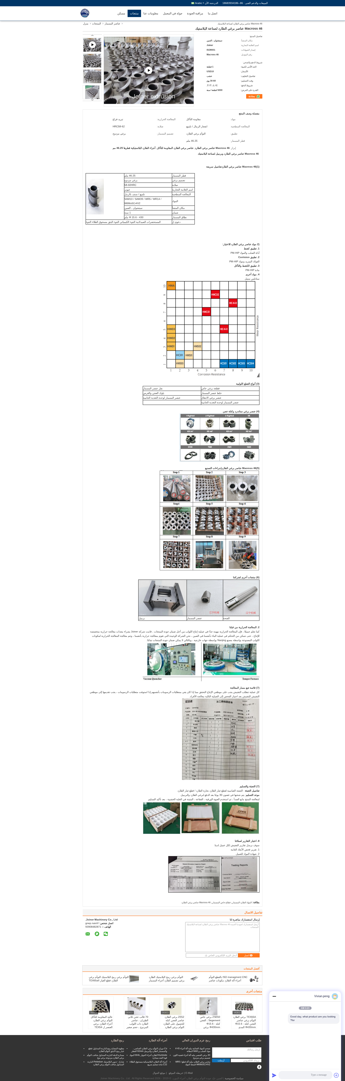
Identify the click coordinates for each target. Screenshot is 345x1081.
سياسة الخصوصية (234, 1078)
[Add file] (336, 1075)
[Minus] (274, 996)
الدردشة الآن (211, 3)
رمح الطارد (117, 1040)
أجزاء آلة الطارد (158, 1040)
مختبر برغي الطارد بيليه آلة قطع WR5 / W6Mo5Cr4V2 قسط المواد (192, 1063)
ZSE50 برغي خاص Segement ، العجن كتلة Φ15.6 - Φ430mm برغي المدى (210, 1023)
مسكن (121, 13)
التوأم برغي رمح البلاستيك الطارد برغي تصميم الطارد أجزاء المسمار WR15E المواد (167, 980)
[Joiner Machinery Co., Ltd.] (94, 13)
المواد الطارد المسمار (242, 902)
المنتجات (96, 23)
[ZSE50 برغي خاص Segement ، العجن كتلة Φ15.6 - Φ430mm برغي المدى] (208, 1006)
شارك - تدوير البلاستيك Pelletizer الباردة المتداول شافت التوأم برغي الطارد (106, 1063)
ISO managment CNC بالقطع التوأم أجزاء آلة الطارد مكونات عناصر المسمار (228, 980)
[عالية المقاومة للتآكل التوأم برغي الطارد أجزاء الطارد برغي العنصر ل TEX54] (100, 1006)
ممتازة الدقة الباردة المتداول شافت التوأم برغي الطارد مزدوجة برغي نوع (105, 1056)
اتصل (246, 955)
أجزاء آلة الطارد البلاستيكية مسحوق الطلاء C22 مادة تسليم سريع (148, 1063)
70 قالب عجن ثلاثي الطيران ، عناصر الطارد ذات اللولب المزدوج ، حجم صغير (137, 1022)
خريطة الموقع (176, 1072)
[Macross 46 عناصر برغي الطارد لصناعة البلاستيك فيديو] (149, 70)
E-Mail (189, 1072)
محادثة (252, 96)
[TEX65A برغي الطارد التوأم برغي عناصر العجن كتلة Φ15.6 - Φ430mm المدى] (244, 1006)
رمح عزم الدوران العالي (196, 1040)
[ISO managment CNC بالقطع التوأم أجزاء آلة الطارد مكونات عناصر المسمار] (254, 978)
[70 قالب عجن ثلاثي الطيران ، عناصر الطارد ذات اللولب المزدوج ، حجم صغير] (136, 1006)
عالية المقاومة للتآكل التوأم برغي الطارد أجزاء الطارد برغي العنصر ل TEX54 (101, 1022)
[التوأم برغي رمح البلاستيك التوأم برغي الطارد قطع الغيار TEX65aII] (134, 978)
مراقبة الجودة (195, 13)
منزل (85, 23)
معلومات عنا (150, 13)
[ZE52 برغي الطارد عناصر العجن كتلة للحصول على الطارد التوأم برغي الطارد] (172, 1006)
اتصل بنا (212, 13)
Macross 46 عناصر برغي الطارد (196, 902)
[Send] (274, 1075)
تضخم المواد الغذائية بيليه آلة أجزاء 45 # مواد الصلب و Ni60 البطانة (192, 1049)
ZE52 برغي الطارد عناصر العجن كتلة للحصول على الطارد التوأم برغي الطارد (173, 1022)
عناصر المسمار (112, 23)
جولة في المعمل (172, 13)
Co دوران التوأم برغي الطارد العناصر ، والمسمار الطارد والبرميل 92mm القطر (149, 1049)
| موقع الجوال (160, 1072)
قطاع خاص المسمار (221, 902)
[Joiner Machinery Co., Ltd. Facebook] (259, 1067)
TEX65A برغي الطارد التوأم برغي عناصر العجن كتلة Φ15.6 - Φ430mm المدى (244, 1022)
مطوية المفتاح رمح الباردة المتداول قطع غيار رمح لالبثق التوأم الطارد (106, 1049)
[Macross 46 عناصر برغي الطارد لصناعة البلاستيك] (92, 61)
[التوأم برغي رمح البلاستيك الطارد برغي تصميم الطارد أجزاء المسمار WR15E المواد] (194, 978)
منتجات (134, 13)
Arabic (198, 3)
